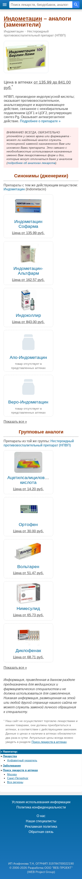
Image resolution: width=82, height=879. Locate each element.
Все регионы (15, 782)
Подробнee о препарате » (40, 121)
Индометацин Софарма (28, 224)
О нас (41, 816)
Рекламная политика (41, 826)
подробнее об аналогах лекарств (31, 163)
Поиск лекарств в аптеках (49, 742)
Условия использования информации (41, 802)
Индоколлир (28, 315)
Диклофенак (28, 650)
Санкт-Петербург (17, 778)
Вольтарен (28, 566)
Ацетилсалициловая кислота (28, 480)
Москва (12, 774)
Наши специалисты (41, 821)
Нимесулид (28, 608)
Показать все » (15, 421)
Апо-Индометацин (28, 357)
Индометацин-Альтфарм (28, 271)
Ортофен (28, 524)
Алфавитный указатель (22, 760)
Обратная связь (41, 832)
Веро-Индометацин (28, 402)
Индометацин (23, 18)
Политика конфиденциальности (41, 807)
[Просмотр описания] (26, 70)
